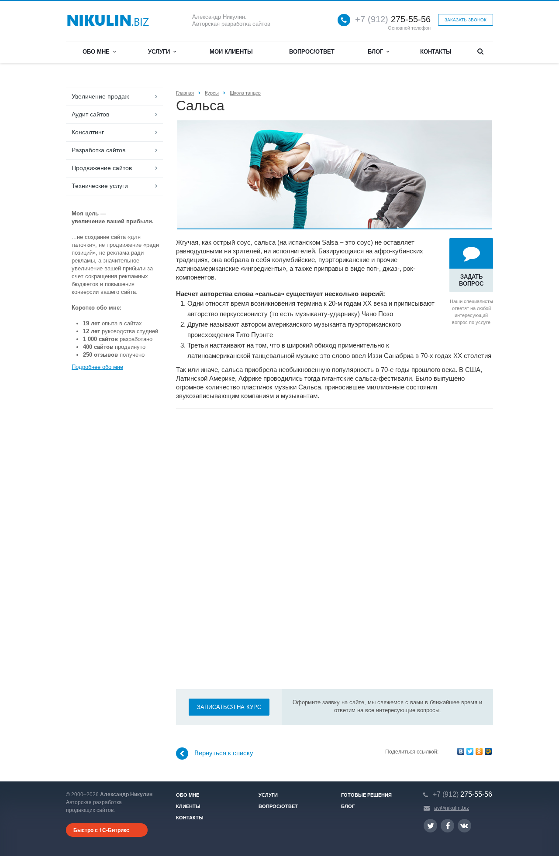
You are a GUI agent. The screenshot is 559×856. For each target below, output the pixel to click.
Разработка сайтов (98, 150)
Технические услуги (100, 185)
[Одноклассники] (479, 751)
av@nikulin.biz (451, 808)
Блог (377, 51)
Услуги (160, 51)
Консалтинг (88, 132)
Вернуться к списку (223, 753)
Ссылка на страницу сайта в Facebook (447, 825)
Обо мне (98, 51)
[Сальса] (334, 124)
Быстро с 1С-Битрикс (101, 830)
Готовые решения (366, 795)
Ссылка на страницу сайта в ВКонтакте (464, 825)
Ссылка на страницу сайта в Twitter (430, 825)
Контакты (436, 51)
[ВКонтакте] (460, 751)
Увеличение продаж (100, 96)
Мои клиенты (231, 51)
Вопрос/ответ (312, 51)
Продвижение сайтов (102, 167)
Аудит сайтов (90, 114)
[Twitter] (469, 751)
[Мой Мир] (488, 751)
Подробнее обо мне (97, 367)
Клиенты (188, 806)
